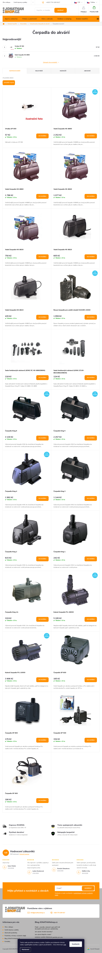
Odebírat (88, 888)
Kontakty (7, 941)
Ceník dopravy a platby (20, 2)
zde (64, 945)
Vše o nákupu (6, 2)
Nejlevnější (39, 71)
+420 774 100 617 (59, 913)
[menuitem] (11, 19)
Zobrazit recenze (24, 854)
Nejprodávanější (14, 71)
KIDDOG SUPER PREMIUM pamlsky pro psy (49, 937)
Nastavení (25, 949)
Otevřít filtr (9, 83)
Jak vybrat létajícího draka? (43, 934)
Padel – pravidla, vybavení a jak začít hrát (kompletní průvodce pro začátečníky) (47, 928)
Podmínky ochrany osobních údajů (15, 936)
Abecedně (87, 71)
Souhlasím (75, 944)
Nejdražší (63, 71)
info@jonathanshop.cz (37, 913)
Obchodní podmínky (11, 933)
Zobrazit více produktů (50, 62)
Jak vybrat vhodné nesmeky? (43, 932)
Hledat (60, 10)
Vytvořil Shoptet (94, 949)
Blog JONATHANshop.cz (12, 939)
